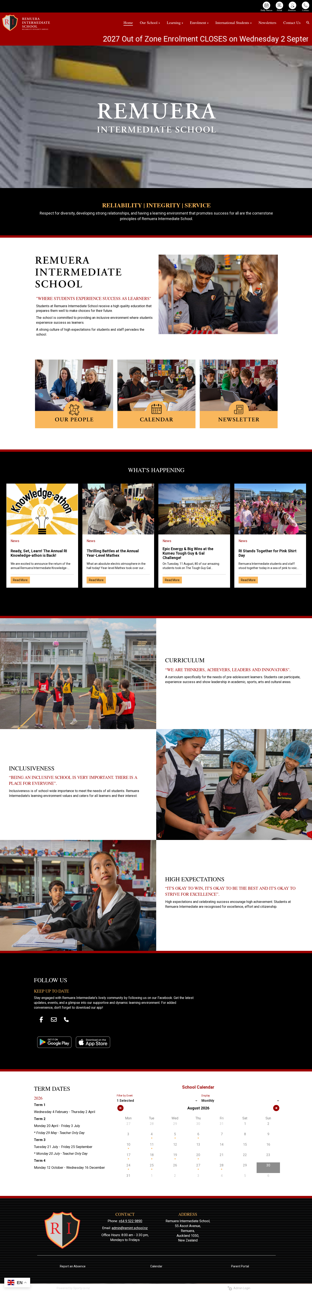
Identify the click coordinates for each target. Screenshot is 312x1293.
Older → (156, 595)
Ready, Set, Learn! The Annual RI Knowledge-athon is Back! (39, 553)
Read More (20, 580)
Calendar (156, 1266)
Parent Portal (240, 1266)
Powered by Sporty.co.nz (73, 1288)
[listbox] (157, 1101)
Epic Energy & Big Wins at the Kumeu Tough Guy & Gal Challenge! (188, 553)
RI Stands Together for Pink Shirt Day (268, 553)
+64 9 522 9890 (130, 1221)
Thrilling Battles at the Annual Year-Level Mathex (113, 553)
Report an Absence (73, 1266)
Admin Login (241, 1288)
